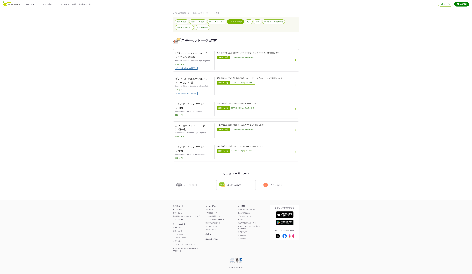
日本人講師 (179, 234)
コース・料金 (62, 4)
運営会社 (241, 235)
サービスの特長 (46, 4)
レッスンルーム (178, 219)
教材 (74, 4)
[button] (181, 21)
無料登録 (463, 4)
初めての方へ (177, 209)
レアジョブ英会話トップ (181, 13)
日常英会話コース (211, 213)
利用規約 (241, 219)
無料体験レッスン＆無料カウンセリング (186, 216)
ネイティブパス (211, 230)
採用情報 (241, 238)
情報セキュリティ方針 (245, 209)
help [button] (227, 57)
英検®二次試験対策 (212, 223)
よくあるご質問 (234, 185)
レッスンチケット (211, 226)
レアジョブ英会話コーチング (215, 219)
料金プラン (209, 209)
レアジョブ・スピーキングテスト (184, 244)
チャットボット (191, 185)
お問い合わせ (276, 185)
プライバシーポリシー (245, 216)
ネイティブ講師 (181, 237)
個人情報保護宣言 (244, 213)
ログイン (447, 4)
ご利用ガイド (29, 4)
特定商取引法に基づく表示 (247, 223)
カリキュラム (177, 241)
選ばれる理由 (177, 228)
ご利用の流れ (177, 213)
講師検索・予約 (85, 4)
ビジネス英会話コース (213, 216)
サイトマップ (242, 232)
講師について (177, 231)
